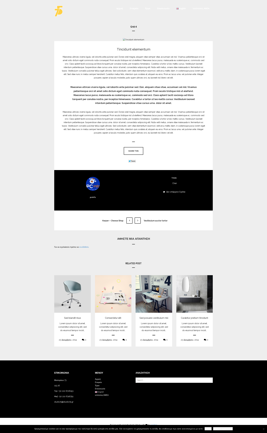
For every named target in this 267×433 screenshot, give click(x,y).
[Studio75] (58, 11)
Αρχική (119, 8)
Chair (174, 183)
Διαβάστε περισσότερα (223, 429)
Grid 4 (133, 26)
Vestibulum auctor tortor (155, 221)
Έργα (147, 8)
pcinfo (93, 197)
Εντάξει (208, 429)
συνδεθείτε (84, 247)
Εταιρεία (134, 8)
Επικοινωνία (163, 8)
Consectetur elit (113, 318)
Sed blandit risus (72, 318)
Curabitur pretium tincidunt (194, 318)
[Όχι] (263, 429)
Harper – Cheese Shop (113, 221)
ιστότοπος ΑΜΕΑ (201, 8)
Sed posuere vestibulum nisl (153, 318)
